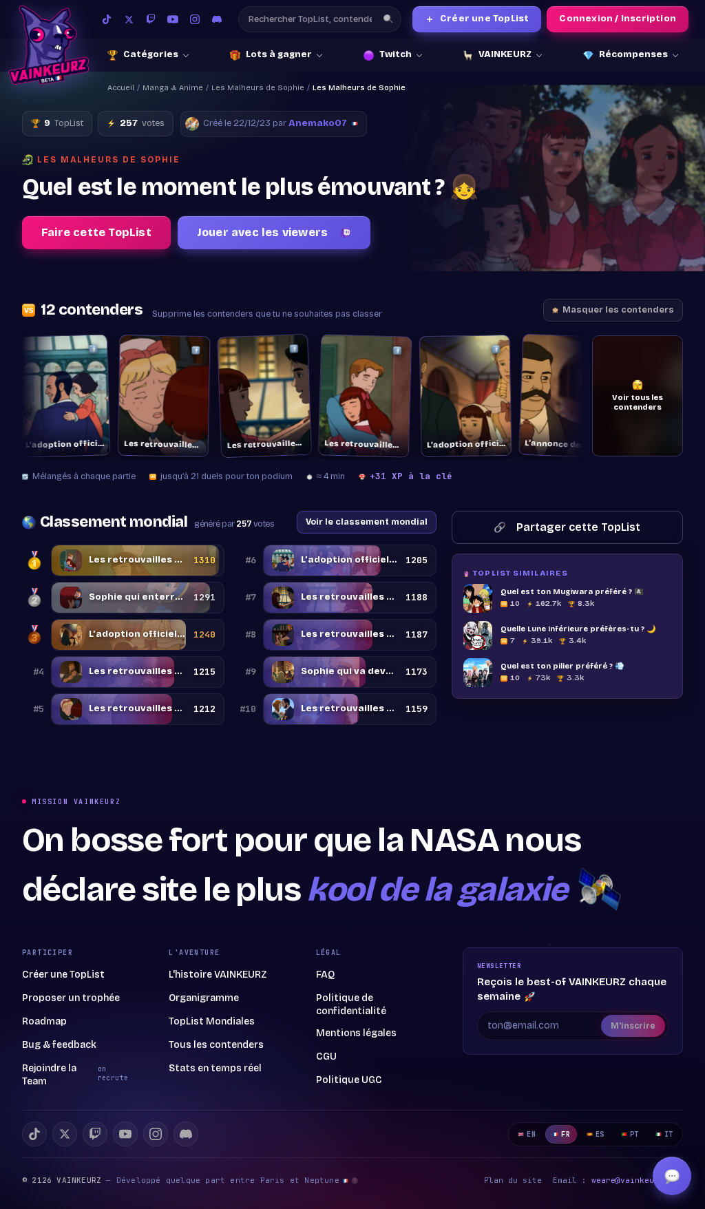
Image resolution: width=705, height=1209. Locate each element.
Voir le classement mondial (367, 521)
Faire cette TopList (96, 232)
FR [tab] (565, 1134)
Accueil (120, 87)
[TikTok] (106, 19)
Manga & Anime (173, 87)
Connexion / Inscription (617, 18)
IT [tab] (668, 1134)
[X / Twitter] (128, 19)
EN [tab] (531, 1134)
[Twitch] (150, 19)
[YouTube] (172, 19)
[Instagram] (195, 19)
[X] (64, 1134)
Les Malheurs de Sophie (257, 87)
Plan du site (513, 1180)
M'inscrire (633, 1026)
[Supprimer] (64, 349)
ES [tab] (600, 1134)
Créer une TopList (477, 19)
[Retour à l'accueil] (48, 45)
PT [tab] (634, 1134)
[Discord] (217, 19)
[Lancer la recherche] (388, 19)
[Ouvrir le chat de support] (672, 1176)
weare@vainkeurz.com (637, 1180)
